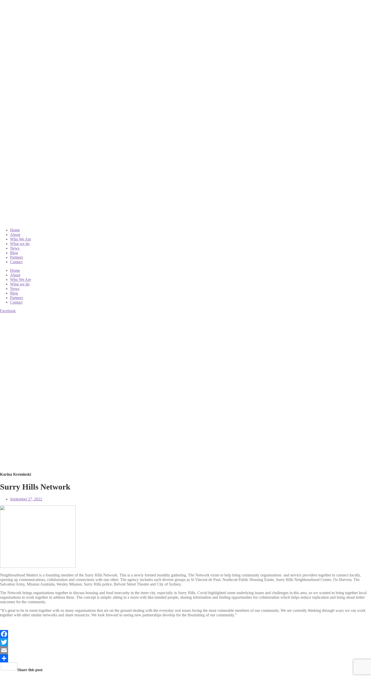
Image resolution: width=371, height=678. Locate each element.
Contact (16, 262)
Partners (16, 257)
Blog (14, 253)
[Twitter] (185, 642)
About (15, 234)
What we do (20, 243)
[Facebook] (185, 634)
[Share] (185, 658)
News (14, 248)
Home (15, 230)
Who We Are (20, 239)
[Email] (185, 650)
